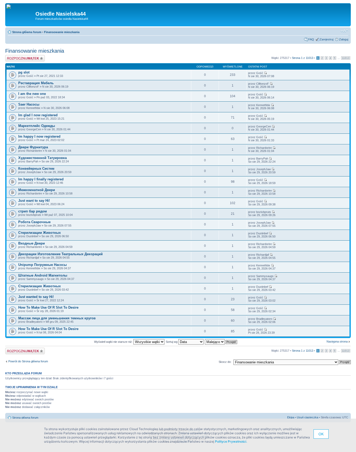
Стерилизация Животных (39, 286)
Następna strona (337, 341)
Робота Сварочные (34, 222)
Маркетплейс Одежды (36, 126)
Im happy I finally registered (41, 179)
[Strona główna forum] (11, 6)
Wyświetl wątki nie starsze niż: (113, 341)
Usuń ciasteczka (307, 417)
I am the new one (32, 94)
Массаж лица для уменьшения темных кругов (57, 318)
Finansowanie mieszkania (61, 32)
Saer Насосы (28, 104)
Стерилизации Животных (39, 233)
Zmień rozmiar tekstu (344, 31)
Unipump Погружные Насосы (42, 265)
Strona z (302, 57)
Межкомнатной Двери (36, 190)
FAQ (311, 39)
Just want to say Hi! (34, 201)
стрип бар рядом (32, 211)
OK (321, 434)
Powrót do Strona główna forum (28, 361)
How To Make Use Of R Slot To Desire (48, 307)
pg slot (23, 72)
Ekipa (290, 417)
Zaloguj (343, 39)
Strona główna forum (26, 32)
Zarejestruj (326, 39)
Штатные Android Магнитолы (42, 275)
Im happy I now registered (39, 136)
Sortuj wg (172, 341)
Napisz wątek (13, 56)
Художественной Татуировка (42, 158)
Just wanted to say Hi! (36, 297)
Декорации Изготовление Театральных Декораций (60, 254)
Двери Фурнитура (33, 147)
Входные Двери (31, 243)
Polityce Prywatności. (231, 441)
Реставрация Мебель (36, 83)
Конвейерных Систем (36, 168)
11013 (345, 58)
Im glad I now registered (38, 115)
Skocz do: (225, 361)
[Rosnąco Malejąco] (221, 341)
